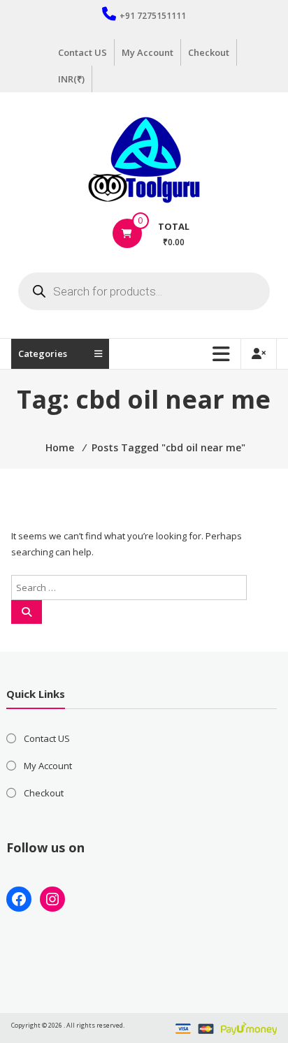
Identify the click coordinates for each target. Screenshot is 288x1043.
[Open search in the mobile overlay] (143, 291)
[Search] (26, 612)
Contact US (82, 52)
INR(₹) (71, 79)
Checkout (208, 52)
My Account (147, 52)
